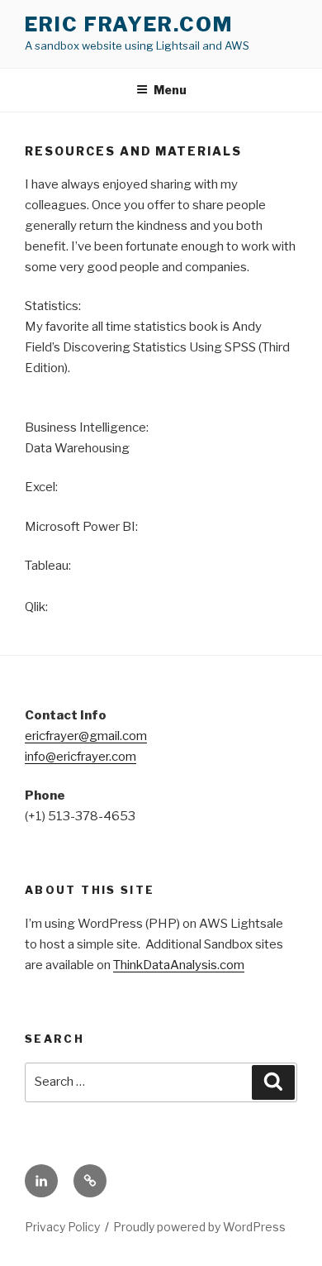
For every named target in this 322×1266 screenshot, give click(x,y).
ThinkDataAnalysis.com (178, 965)
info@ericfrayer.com (80, 756)
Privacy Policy (62, 1227)
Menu (170, 90)
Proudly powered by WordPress (199, 1227)
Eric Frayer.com (129, 24)
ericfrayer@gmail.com (86, 736)
